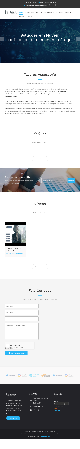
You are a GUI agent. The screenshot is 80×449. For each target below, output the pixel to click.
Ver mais (40, 159)
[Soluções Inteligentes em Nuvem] (15, 12)
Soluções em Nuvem (63, 12)
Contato (29, 16)
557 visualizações (18, 253)
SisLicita (39, 12)
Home (21, 12)
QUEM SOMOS (29, 12)
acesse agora (40, 48)
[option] (40, 41)
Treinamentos (49, 12)
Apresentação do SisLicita (13, 249)
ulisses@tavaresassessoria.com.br (36, 5)
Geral (9, 253)
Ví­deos (21, 16)
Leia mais (13, 418)
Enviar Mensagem (17, 353)
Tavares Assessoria (46, 436)
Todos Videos (40, 267)
